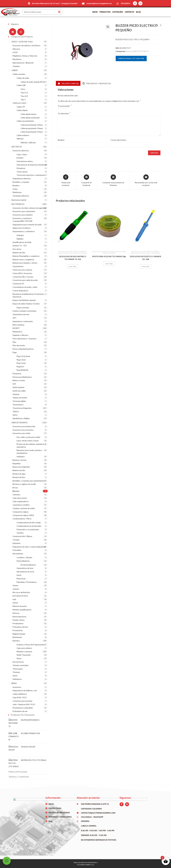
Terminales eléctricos (21, 196)
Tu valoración (64, 113)
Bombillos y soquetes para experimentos (28, 481)
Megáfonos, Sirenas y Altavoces (25, 56)
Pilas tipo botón (19, 345)
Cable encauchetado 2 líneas (32, 125)
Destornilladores (23, 561)
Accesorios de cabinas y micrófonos (26, 45)
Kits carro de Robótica (21, 592)
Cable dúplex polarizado (30, 118)
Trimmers (16, 672)
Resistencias (17, 637)
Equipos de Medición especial (24, 300)
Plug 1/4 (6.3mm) (23, 356)
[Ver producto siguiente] (160, 25)
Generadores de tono (21, 314)
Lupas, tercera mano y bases (28, 441)
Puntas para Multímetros (22, 377)
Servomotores (18, 662)
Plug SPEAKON (22, 370)
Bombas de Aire (19, 477)
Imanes (15, 585)
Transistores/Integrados (22, 408)
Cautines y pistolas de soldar (24, 508)
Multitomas (17, 192)
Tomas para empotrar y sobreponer (31, 175)
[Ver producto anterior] (156, 25)
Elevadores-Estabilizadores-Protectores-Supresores (28, 295)
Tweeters (16, 66)
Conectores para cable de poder (25, 280)
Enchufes (20, 158)
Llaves (19, 575)
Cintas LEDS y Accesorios (22, 273)
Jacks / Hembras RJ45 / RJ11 (24, 704)
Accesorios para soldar (65, 251)
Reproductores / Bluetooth (23, 63)
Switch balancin (18, 387)
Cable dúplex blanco (28, 114)
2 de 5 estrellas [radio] (61, 108)
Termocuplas (18, 669)
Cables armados (19, 74)
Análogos (20, 235)
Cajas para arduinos (24, 648)
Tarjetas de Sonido (20, 398)
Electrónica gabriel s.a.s (85, 864)
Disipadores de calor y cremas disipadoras (29, 547)
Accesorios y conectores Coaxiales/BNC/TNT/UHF (22, 219)
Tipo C (23, 100)
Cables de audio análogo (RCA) (33, 82)
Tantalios (20, 533)
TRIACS (16, 412)
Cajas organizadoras (20, 501)
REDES (14, 683)
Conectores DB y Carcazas (23, 277)
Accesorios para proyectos (23, 430)
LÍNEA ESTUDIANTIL (141, 51)
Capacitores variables (21, 505)
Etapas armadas (23, 308)
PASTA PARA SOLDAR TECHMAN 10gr (109, 256)
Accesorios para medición (23, 215)
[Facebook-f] (135, 3)
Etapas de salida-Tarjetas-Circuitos (26, 304)
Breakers (16, 185)
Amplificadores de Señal (22, 242)
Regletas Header (19, 634)
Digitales (20, 239)
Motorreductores (19, 617)
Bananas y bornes (19, 460)
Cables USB (21, 85)
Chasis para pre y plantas (22, 270)
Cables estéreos (23, 135)
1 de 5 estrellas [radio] (59, 108)
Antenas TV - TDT (20, 246)
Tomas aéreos (22, 172)
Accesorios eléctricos (21, 151)
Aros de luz (17, 249)
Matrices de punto (20, 606)
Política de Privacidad (18, 772)
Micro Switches (18, 325)
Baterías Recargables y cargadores (26, 256)
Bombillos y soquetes (21, 182)
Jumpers (16, 589)
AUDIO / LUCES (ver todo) (22, 42)
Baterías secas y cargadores (23, 259)
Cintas (15, 189)
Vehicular (20, 139)
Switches (16, 394)
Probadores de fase (20, 627)
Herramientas (18, 554)
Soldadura (21, 456)
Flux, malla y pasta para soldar (116, 251)
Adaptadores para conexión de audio (27, 225)
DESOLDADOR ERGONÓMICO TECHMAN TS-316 (72, 257)
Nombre (61, 140)
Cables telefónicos (20, 694)
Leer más (72, 266)
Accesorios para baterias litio (24, 426)
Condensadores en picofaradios (29, 526)
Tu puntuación (65, 106)
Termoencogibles (19, 401)
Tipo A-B (24, 96)
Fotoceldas (17, 550)
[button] (108, 27)
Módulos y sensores (24, 651)
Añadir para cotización (131, 58)
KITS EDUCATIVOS (20, 596)
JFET (14, 318)
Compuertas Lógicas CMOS (23, 515)
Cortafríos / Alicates (24, 557)
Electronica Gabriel (18, 200)
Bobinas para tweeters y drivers (25, 263)
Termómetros (18, 405)
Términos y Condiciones (19, 777)
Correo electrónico (118, 140)
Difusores (16, 49)
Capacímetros (18, 266)
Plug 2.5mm (21, 360)
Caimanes (16, 494)
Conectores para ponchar (22, 701)
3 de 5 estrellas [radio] (63, 108)
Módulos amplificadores (22, 610)
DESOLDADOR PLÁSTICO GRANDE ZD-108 (145, 257)
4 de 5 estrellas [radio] (66, 108)
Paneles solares (19, 620)
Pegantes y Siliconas (20, 335)
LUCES (15, 52)
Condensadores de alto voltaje (29, 522)
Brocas (15, 488)
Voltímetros (17, 679)
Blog (138, 12)
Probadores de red (20, 711)
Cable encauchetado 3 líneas (32, 128)
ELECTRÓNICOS (17, 204)
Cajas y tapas (22, 154)
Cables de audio (23, 78)
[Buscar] (59, 11)
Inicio (95, 12)
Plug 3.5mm (21, 363)
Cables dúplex (22, 110)
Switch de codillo (19, 391)
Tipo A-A (24, 93)
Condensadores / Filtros (22, 519)
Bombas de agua (19, 474)
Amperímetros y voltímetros (24, 231)
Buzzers (129, 51)
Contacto (129, 12)
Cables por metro (19, 103)
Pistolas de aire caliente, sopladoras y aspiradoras (31, 445)
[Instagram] (140, 3)
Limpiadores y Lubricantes (23, 321)
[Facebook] (12, 31)
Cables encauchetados (25, 121)
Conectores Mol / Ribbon (22, 536)
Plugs (15, 352)
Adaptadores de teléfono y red (25, 690)
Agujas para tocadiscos (22, 228)
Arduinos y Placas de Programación (30, 645)
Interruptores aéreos (25, 161)
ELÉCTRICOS (16, 147)
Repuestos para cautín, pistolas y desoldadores (72, 253)
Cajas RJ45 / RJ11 (20, 697)
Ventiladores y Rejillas (21, 418)
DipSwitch (16, 543)
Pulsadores (21, 168)
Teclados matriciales (20, 665)
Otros (23, 89)
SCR (14, 384)
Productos (105, 12)
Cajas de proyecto (20, 498)
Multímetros (17, 332)
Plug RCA (20, 367)
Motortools (21, 579)
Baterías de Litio (19, 252)
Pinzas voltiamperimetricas (23, 349)
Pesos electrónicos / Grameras (24, 339)
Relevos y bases (19, 380)
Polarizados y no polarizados (28, 529)
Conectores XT (18, 284)
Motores (16, 613)
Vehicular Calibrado (28, 142)
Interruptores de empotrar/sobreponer (32, 165)
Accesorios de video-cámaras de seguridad (29, 208)
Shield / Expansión (24, 655)
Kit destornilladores (28, 565)
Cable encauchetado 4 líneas (32, 132)
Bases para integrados (21, 467)
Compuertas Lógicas (20, 512)
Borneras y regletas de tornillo (24, 484)
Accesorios (17, 687)
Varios (15, 415)
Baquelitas (17, 463)
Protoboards (18, 630)
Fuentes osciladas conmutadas (24, 311)
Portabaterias (18, 623)
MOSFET (16, 328)
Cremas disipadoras (20, 291)
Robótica (16, 641)
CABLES (14, 70)
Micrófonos (17, 59)
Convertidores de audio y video (25, 287)
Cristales (16, 540)
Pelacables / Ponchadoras (27, 582)
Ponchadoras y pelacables (23, 708)
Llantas (15, 603)
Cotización (117, 12)
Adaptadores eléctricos (22, 178)
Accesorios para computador (24, 211)
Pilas (14, 342)
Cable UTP (21, 107)
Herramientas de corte (25, 572)
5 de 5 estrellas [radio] (68, 108)
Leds (14, 599)
